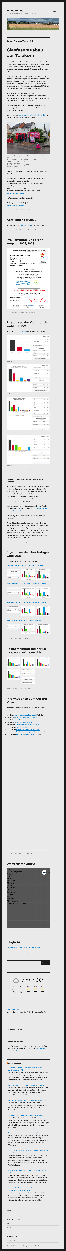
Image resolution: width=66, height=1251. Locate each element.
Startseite (10, 1210)
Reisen (9, 1227)
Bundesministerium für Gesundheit (28, 729)
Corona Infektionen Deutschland (25, 715)
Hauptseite (34, 209)
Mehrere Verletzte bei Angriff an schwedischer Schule (26, 1085)
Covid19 (33, 854)
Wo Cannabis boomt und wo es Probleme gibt (23, 1133)
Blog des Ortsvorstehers (15, 1219)
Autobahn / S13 (12, 1236)
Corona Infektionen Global (23, 722)
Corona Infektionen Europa (23, 720)
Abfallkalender (26, 225)
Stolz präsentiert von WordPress (32, 1246)
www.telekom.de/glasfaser (16, 193)
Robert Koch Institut (23, 727)
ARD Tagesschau (15, 1063)
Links (8, 1223)
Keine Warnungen (13, 1010)
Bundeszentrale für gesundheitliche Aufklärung (32, 732)
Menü (55, 11)
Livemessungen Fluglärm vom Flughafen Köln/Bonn (24, 947)
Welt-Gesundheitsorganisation (26, 734)
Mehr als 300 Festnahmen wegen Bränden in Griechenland (28, 1100)
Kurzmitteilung (31, 542)
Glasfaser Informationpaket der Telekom (32, 115)
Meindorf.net (15, 10)
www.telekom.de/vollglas (15, 205)
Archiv (28, 209)
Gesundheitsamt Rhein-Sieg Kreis (27, 725)
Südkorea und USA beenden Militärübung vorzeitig (25, 1115)
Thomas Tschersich (12, 209)
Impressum (11, 1240)
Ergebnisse (23, 331)
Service (31, 932)
